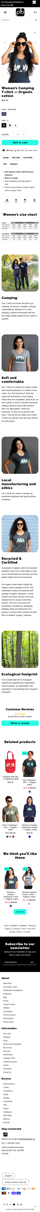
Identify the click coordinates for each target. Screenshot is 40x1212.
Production (7, 994)
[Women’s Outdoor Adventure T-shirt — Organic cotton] (10, 877)
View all (20, 912)
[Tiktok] (21, 1205)
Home (6, 926)
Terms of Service (9, 1015)
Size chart (16, 157)
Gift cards (6, 1051)
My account (7, 1048)
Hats (5, 1105)
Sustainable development (13, 990)
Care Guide (27, 157)
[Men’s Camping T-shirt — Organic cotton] (10, 808)
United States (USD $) (15, 1182)
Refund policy (8, 1018)
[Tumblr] (10, 1205)
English (8, 1176)
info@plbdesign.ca (27, 1139)
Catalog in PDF (9, 1058)
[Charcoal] (30, 792)
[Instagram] (18, 1205)
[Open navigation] (5, 12)
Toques (6, 1108)
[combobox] (20, 20)
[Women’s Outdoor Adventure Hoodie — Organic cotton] (29, 808)
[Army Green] (10, 837)
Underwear (7, 1112)
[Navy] (30, 837)
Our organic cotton (10, 987)
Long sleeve (7, 1101)
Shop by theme (9, 1084)
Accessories (7, 1091)
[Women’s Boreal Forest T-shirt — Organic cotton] (29, 877)
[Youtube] (13, 1205)
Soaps (5, 1094)
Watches (6, 1119)
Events (5, 1001)
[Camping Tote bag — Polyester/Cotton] (10, 762)
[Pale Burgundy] (13, 837)
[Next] (35, 42)
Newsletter (7, 1069)
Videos (6, 1065)
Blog (5, 997)
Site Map (31, 1209)
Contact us (7, 1072)
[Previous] (5, 42)
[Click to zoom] (35, 32)
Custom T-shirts (9, 1004)
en (34, 2)
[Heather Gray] (29, 904)
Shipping (13, 164)
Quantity (5, 134)
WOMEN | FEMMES (18, 926)
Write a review (20, 723)
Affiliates (6, 1008)
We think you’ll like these (20, 855)
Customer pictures (10, 1062)
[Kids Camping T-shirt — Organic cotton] (29, 763)
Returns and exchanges (12, 1044)
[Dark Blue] (7, 837)
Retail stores (8, 1055)
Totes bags (7, 1115)
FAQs (5, 1041)
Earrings (6, 1122)
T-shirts (6, 1087)
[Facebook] (4, 1205)
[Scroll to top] (35, 1206)
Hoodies (6, 1098)
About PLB (7, 983)
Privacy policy (8, 1022)
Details (6, 157)
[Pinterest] (7, 1205)
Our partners (8, 1011)
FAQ (5, 164)
